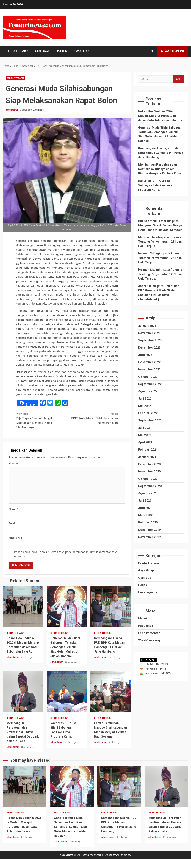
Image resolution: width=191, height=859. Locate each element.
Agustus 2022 (147, 391)
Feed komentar (149, 633)
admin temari (12, 110)
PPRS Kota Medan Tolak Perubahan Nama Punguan (94, 418)
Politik (62, 51)
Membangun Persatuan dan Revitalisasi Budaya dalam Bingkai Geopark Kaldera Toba (23, 691)
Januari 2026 (147, 325)
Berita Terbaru (17, 51)
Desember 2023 (149, 347)
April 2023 (145, 355)
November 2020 (149, 471)
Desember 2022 (149, 362)
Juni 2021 (144, 428)
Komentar (16, 463)
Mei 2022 (144, 406)
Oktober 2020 (147, 479)
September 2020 (150, 486)
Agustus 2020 (147, 493)
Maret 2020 (146, 515)
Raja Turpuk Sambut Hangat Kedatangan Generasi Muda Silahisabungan (34, 420)
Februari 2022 (148, 413)
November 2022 (149, 369)
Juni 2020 (144, 500)
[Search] (152, 51)
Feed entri (145, 626)
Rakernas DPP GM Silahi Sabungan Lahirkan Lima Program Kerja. (67, 691)
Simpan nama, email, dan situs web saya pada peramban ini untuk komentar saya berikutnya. (65, 554)
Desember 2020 (149, 464)
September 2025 (150, 340)
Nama (13, 509)
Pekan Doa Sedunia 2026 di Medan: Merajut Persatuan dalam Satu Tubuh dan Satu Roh (23, 606)
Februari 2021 (148, 449)
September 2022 (150, 384)
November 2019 (149, 537)
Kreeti (108, 854)
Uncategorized (148, 592)
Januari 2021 (147, 457)
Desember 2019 (149, 530)
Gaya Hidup (82, 51)
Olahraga (42, 51)
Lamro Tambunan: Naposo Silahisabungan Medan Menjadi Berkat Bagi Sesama (110, 691)
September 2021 (150, 420)
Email (13, 523)
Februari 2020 (148, 522)
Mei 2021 (144, 435)
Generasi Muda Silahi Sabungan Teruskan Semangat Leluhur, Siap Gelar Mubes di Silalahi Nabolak (67, 606)
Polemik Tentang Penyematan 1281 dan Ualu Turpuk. (160, 241)
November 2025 (149, 333)
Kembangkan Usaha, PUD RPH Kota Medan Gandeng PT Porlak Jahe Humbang (110, 606)
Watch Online (174, 51)
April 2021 (145, 442)
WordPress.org (149, 640)
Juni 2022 (144, 398)
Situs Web (15, 537)
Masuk (143, 618)
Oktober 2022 (147, 376)
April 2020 (145, 508)
